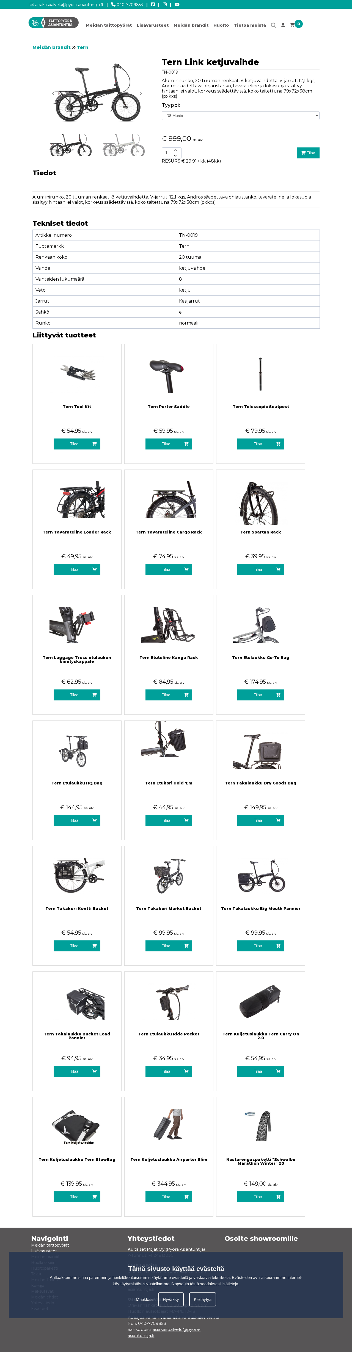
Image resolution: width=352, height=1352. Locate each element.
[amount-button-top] (174, 150)
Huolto (221, 25)
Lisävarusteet (153, 25)
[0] (292, 26)
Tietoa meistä (250, 25)
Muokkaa (144, 1299)
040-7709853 (129, 4)
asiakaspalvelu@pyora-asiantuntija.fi (68, 4)
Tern (82, 47)
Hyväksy (171, 1299)
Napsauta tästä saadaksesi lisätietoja (205, 1283)
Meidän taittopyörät (109, 25)
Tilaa (310, 152)
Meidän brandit (191, 25)
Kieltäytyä (202, 1299)
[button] (140, 93)
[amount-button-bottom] (174, 155)
